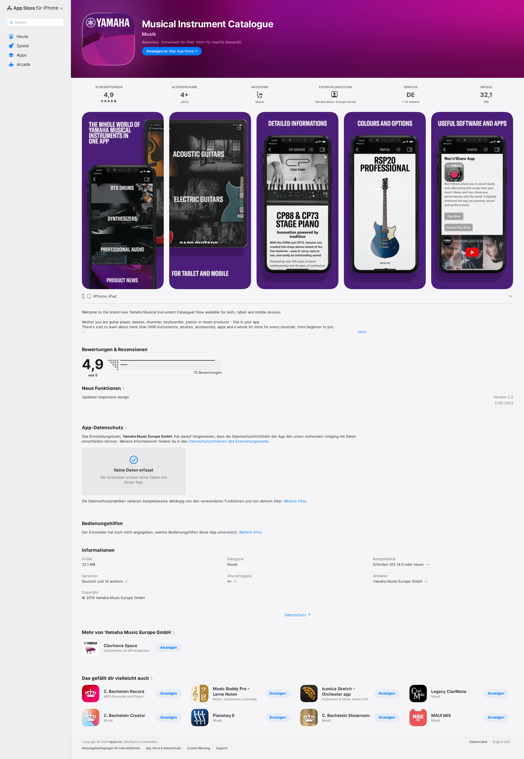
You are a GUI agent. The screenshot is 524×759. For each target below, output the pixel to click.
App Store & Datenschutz (163, 748)
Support (221, 748)
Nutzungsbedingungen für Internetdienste (111, 748)
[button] (35, 36)
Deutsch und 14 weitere (102, 581)
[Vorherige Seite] (76, 200)
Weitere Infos (295, 501)
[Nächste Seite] (518, 200)
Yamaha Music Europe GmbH (397, 581)
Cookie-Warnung (198, 748)
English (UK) (501, 741)
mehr (362, 332)
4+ (229, 581)
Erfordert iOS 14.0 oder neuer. (399, 564)
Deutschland (478, 741)
